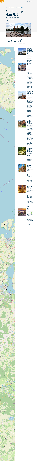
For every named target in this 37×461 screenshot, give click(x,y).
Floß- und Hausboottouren (10, 7)
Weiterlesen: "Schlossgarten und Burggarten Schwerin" (26, 155)
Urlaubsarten (12, 6)
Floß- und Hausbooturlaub (19, 6)
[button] (5, 289)
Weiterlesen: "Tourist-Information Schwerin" (26, 76)
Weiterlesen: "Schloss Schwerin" (26, 216)
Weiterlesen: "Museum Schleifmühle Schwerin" (26, 133)
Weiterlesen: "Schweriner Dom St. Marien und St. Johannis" (26, 105)
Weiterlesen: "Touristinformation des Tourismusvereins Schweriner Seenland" (26, 55)
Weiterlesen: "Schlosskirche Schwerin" (26, 196)
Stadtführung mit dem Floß (19, 7)
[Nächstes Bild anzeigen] (29, 29)
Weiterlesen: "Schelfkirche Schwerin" (26, 174)
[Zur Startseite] (2, 1)
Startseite (7, 6)
